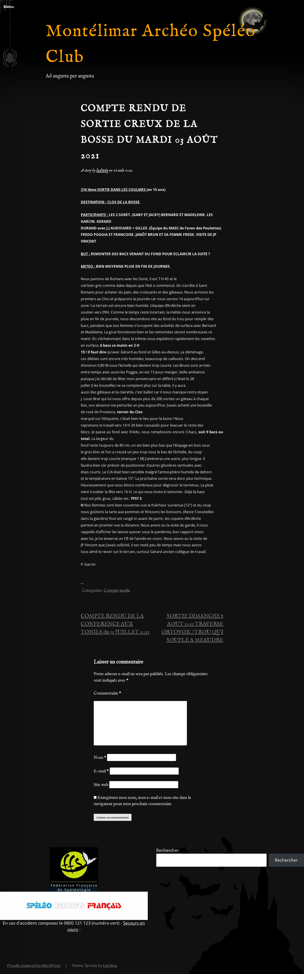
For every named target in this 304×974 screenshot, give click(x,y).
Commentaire (107, 693)
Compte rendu (117, 590)
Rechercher (167, 850)
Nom (100, 757)
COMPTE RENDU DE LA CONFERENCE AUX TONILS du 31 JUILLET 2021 (115, 624)
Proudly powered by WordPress (34, 965)
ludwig (102, 170)
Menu (9, 6)
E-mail (101, 771)
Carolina (110, 965)
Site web (101, 785)
